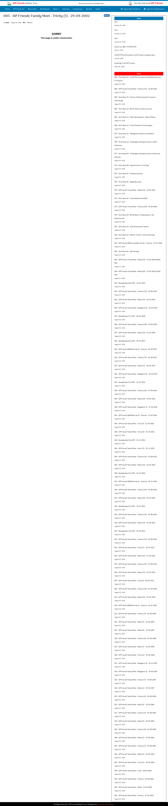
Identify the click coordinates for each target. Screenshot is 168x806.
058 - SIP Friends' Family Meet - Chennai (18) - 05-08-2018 (135, 324)
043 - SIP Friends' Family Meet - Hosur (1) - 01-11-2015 (134, 448)
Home (8, 9)
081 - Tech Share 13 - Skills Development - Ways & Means (135, 117)
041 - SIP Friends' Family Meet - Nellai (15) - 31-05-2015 (134, 465)
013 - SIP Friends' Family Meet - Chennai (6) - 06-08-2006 (135, 696)
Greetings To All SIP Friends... (125, 63)
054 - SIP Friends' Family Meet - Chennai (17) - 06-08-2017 (135, 357)
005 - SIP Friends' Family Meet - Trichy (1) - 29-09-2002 (134, 762)
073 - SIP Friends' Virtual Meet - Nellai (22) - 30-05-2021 (134, 190)
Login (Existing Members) (155, 9)
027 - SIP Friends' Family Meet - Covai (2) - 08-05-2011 (134, 581)
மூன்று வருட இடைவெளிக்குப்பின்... (126, 47)
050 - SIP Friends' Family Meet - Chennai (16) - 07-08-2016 (135, 390)
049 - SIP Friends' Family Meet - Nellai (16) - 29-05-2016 (134, 399)
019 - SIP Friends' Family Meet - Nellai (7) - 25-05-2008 (134, 647)
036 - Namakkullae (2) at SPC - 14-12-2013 (129, 506)
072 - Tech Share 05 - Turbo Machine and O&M (130, 198)
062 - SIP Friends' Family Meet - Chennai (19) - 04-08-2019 (135, 291)
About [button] (55, 9)
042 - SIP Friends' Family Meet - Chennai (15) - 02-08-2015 (135, 457)
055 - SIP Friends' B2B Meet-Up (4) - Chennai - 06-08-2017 (135, 349)
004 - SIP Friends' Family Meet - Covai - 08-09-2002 (133, 771)
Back (107, 15)
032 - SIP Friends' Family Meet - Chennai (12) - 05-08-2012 (135, 539)
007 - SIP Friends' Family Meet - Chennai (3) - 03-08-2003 (135, 746)
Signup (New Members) (131, 9)
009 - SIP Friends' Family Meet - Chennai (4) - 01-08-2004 (135, 729)
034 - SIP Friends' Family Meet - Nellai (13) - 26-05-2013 (134, 523)
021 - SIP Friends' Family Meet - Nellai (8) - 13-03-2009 (134, 630)
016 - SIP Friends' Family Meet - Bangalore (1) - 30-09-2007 (135, 671)
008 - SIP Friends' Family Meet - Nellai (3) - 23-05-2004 (134, 738)
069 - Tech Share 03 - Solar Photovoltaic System (131, 227)
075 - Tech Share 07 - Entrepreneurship (128, 174)
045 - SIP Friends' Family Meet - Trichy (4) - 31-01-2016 (134, 432)
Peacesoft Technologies (105, 804)
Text (115, 22)
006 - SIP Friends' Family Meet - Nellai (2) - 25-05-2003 (134, 754)
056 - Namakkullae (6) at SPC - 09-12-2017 (129, 341)
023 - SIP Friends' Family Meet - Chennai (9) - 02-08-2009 (135, 614)
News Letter (32, 9)
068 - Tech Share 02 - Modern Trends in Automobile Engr (134, 235)
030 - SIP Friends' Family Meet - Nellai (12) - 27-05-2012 (134, 556)
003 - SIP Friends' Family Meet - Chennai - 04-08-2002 (134, 779)
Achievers (66, 9)
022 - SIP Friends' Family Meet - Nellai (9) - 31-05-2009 (134, 622)
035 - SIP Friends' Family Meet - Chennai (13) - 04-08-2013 (135, 514)
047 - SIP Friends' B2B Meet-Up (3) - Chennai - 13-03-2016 (135, 415)
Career (97, 9)
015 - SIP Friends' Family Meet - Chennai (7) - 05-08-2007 (135, 680)
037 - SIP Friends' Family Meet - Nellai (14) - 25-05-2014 (134, 498)
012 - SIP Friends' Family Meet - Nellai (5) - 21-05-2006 (134, 704)
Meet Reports (45, 9)
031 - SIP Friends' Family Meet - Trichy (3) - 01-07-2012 (134, 547)
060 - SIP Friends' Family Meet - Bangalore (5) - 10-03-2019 (135, 308)
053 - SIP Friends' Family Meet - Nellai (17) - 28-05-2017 (134, 366)
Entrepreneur (78, 9)
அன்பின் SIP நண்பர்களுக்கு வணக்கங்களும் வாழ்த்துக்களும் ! (134, 55)
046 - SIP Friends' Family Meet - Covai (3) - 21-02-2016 (134, 424)
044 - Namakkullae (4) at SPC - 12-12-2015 (129, 440)
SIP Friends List (18, 9)
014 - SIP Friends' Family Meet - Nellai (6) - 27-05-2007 (134, 688)
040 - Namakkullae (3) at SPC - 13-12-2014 (129, 473)
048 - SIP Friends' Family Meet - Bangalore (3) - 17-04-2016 (135, 407)
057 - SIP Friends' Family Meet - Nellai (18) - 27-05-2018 (134, 333)
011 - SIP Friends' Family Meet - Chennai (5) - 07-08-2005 (135, 713)
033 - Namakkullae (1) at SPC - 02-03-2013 (129, 531)
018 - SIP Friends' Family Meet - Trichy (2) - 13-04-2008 (134, 655)
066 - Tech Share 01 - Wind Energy (126, 251)
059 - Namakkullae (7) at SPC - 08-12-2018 (129, 316)
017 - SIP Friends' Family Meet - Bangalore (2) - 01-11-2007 (135, 663)
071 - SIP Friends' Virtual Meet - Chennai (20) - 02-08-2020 (135, 207)
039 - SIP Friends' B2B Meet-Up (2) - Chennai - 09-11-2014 (135, 481)
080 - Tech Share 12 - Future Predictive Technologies (133, 125)
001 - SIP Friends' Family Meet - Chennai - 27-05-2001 (134, 795)
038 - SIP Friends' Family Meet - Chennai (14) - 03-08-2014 (135, 490)
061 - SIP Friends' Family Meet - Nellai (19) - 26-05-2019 (134, 300)
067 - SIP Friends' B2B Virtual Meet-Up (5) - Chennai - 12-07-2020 (138, 243)
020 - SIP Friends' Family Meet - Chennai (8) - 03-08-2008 (135, 638)
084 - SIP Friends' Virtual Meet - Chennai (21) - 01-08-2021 (135, 89)
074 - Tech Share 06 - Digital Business (127, 182)
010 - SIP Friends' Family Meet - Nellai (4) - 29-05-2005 (134, 721)
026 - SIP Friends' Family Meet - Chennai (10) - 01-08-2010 (135, 589)
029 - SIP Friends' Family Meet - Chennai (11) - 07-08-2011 (135, 564)
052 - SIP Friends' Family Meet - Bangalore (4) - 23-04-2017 (135, 374)
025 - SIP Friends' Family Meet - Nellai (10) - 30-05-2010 (134, 597)
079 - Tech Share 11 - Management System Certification (134, 134)
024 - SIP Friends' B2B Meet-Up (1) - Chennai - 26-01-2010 (135, 605)
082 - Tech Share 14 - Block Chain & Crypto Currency (133, 109)
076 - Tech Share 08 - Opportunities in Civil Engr (131, 165)
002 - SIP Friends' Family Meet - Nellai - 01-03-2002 (133, 787)
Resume (89, 9)
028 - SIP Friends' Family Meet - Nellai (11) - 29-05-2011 (134, 572)
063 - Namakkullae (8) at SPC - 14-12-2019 (129, 283)
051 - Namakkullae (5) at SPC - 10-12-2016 (129, 382)
